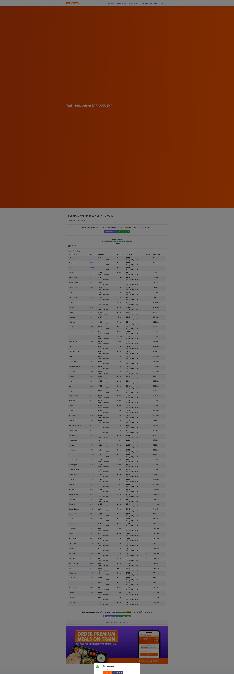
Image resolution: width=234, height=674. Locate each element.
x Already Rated (117, 672)
